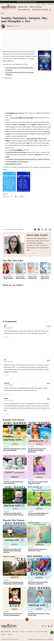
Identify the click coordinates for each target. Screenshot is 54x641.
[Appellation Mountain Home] (9, 7)
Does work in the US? (14, 113)
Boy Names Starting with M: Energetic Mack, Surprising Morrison (12, 550)
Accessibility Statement (38, 639)
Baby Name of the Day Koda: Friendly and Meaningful (13, 614)
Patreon (50, 4)
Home (2, 13)
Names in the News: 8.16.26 (20, 277)
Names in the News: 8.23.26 (8, 277)
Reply (48, 326)
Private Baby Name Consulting (40, 9)
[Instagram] (42, 626)
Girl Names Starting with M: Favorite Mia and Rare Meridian (13, 514)
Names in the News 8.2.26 (45, 277)
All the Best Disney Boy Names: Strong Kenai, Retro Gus (38, 583)
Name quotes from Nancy (13, 164)
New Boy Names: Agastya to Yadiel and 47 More (37, 550)
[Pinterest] (51, 626)
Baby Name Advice (23, 7)
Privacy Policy (30, 639)
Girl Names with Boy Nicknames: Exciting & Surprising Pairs (38, 514)
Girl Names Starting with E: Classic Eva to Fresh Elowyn (15, 449)
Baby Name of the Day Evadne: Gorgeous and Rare (38, 482)
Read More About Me (33, 253)
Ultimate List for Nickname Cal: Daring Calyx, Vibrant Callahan (13, 583)
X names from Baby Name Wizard (15, 152)
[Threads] (45, 626)
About (38, 4)
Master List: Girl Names (36, 7)
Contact (44, 4)
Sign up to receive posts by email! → (27, 1)
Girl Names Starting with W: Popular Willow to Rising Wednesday (37, 450)
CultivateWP (50, 639)
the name (16, 150)
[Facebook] (48, 626)
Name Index (15, 631)
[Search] (50, 9)
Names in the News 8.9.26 (32, 277)
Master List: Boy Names (24, 9)
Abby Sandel (10, 26)
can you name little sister (21, 117)
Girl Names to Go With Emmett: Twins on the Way (13, 482)
